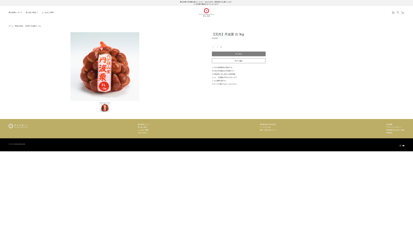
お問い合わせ (142, 133)
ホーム (11, 26)
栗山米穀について (15, 12)
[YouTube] (403, 145)
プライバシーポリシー (393, 127)
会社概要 (389, 124)
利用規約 (389, 133)
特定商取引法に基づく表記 (395, 130)
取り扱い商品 (31, 12)
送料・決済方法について (268, 130)
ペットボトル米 (265, 127)
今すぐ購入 (239, 61)
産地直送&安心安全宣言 (268, 124)
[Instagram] (400, 145)
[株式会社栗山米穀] (206, 12)
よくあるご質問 (48, 12)
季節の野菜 (19, 26)
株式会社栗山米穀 (19, 144)
